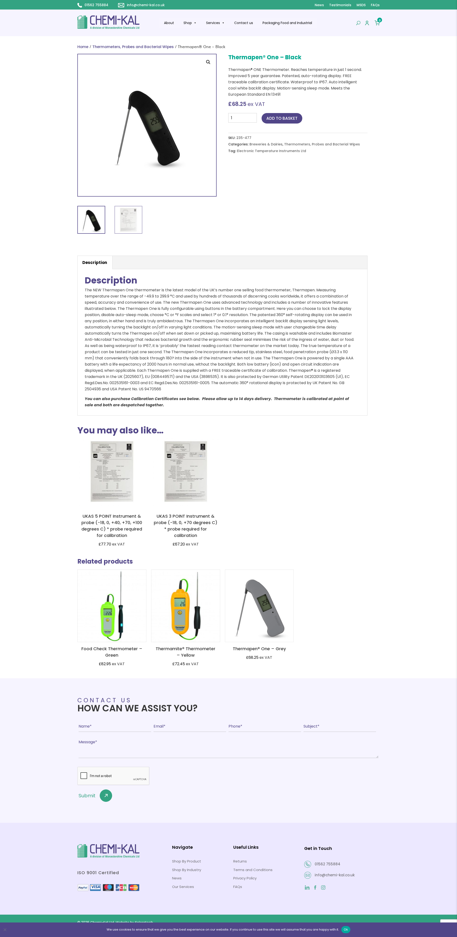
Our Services (183, 886)
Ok (346, 929)
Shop (188, 22)
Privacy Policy (245, 878)
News (319, 5)
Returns (240, 861)
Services (213, 22)
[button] (208, 62)
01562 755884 (96, 5)
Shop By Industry (186, 869)
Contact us (243, 22)
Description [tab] (94, 262)
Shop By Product (186, 861)
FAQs (375, 5)
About (169, 22)
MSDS (361, 5)
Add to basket (282, 118)
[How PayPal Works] (108, 889)
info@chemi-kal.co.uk (146, 5)
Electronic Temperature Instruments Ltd (271, 151)
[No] (4, 929)
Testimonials (340, 5)
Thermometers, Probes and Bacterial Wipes (133, 46)
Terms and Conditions (253, 869)
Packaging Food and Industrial (287, 22)
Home (82, 46)
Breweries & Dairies (266, 144)
